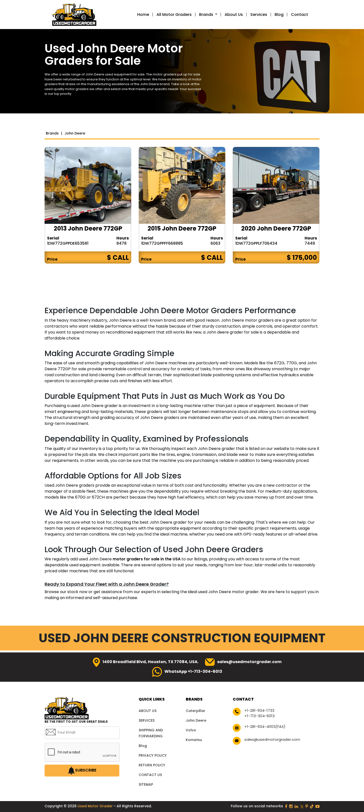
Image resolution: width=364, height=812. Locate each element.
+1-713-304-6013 (259, 715)
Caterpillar (195, 710)
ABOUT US (147, 710)
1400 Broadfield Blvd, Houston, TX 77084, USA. (151, 662)
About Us (234, 14)
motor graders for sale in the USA (147, 559)
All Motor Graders (174, 14)
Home (143, 14)
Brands (52, 133)
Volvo (191, 730)
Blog (279, 14)
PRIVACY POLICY (153, 755)
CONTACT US (150, 774)
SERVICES (147, 720)
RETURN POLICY (152, 765)
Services (258, 14)
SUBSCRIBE (85, 770)
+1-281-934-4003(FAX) (265, 726)
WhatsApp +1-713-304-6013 (193, 671)
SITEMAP (146, 784)
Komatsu (194, 739)
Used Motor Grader (96, 806)
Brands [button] (206, 14)
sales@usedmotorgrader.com (249, 662)
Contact (299, 14)
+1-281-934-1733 (259, 710)
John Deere (196, 720)
